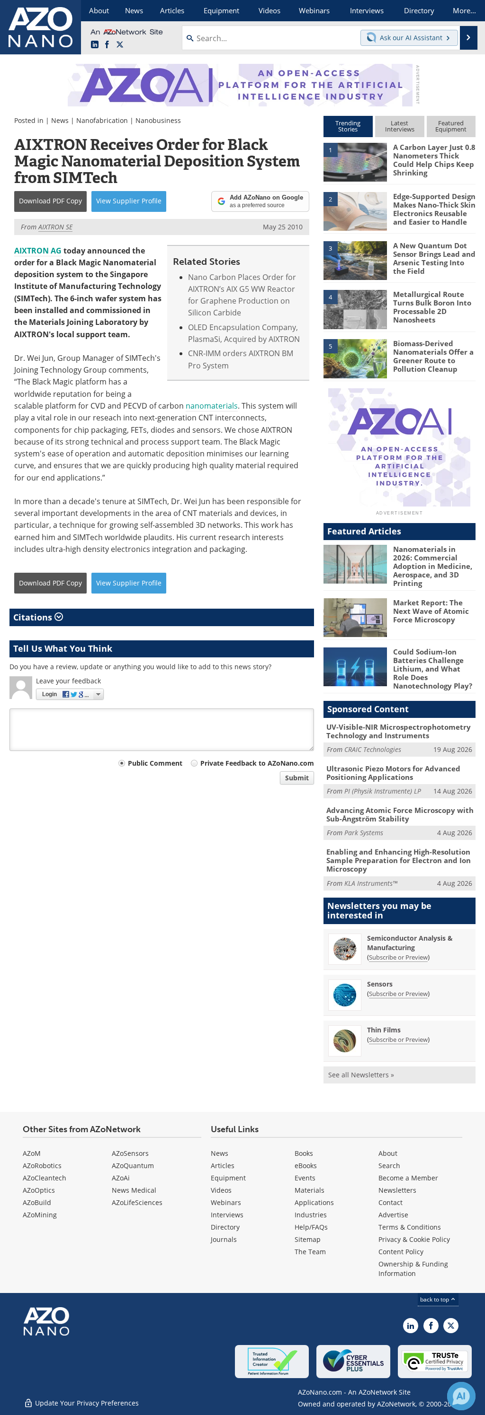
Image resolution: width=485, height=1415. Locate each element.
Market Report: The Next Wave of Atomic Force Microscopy (431, 611)
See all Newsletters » (361, 1074)
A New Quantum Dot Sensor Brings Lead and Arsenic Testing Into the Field (434, 258)
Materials (309, 1190)
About (387, 1153)
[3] (355, 259)
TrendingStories (347, 126)
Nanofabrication (102, 120)
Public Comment (155, 763)
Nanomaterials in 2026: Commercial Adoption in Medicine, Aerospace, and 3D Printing (432, 566)
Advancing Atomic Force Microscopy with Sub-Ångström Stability (400, 814)
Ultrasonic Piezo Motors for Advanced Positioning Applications (393, 773)
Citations (33, 617)
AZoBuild (37, 1202)
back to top (435, 1299)
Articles (222, 1165)
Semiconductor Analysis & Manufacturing (410, 943)
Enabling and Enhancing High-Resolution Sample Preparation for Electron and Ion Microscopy (398, 860)
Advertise (393, 1214)
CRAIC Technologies (372, 749)
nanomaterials (212, 406)
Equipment (228, 1177)
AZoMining (40, 1214)
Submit (297, 777)
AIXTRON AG (38, 250)
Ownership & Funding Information (413, 1268)
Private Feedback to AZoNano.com (257, 763)
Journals (224, 1239)
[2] (355, 210)
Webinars (226, 1202)
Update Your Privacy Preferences (86, 1402)
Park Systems (363, 832)
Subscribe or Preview (398, 957)
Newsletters (397, 1190)
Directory (225, 1227)
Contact (390, 1202)
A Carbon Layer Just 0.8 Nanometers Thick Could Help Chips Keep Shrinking (434, 159)
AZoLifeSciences (137, 1202)
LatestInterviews (399, 126)
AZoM (32, 1153)
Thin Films (384, 1029)
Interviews (227, 1214)
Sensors (380, 983)
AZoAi (121, 1177)
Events (305, 1177)
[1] (355, 161)
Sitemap (308, 1239)
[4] (355, 309)
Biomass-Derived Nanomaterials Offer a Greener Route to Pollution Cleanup (433, 356)
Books (304, 1153)
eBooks (306, 1165)
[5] (355, 358)
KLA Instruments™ (370, 883)
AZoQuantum (133, 1165)
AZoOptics (39, 1190)
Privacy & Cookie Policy (414, 1239)
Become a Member (408, 1177)
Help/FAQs (311, 1227)
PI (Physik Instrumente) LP (382, 790)
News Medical (134, 1190)
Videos (221, 1190)
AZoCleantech (44, 1177)
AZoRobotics (42, 1165)
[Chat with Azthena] (461, 1396)
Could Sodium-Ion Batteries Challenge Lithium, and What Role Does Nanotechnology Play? (432, 668)
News (60, 120)
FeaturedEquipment (451, 126)
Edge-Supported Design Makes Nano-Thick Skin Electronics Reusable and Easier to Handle (434, 209)
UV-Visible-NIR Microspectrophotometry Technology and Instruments (398, 731)
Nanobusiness (158, 120)
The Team (310, 1251)
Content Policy (400, 1251)
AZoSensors (130, 1153)
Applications (314, 1202)
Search (389, 1165)
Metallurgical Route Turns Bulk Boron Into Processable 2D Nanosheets (432, 306)
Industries (311, 1214)
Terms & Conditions (409, 1227)
